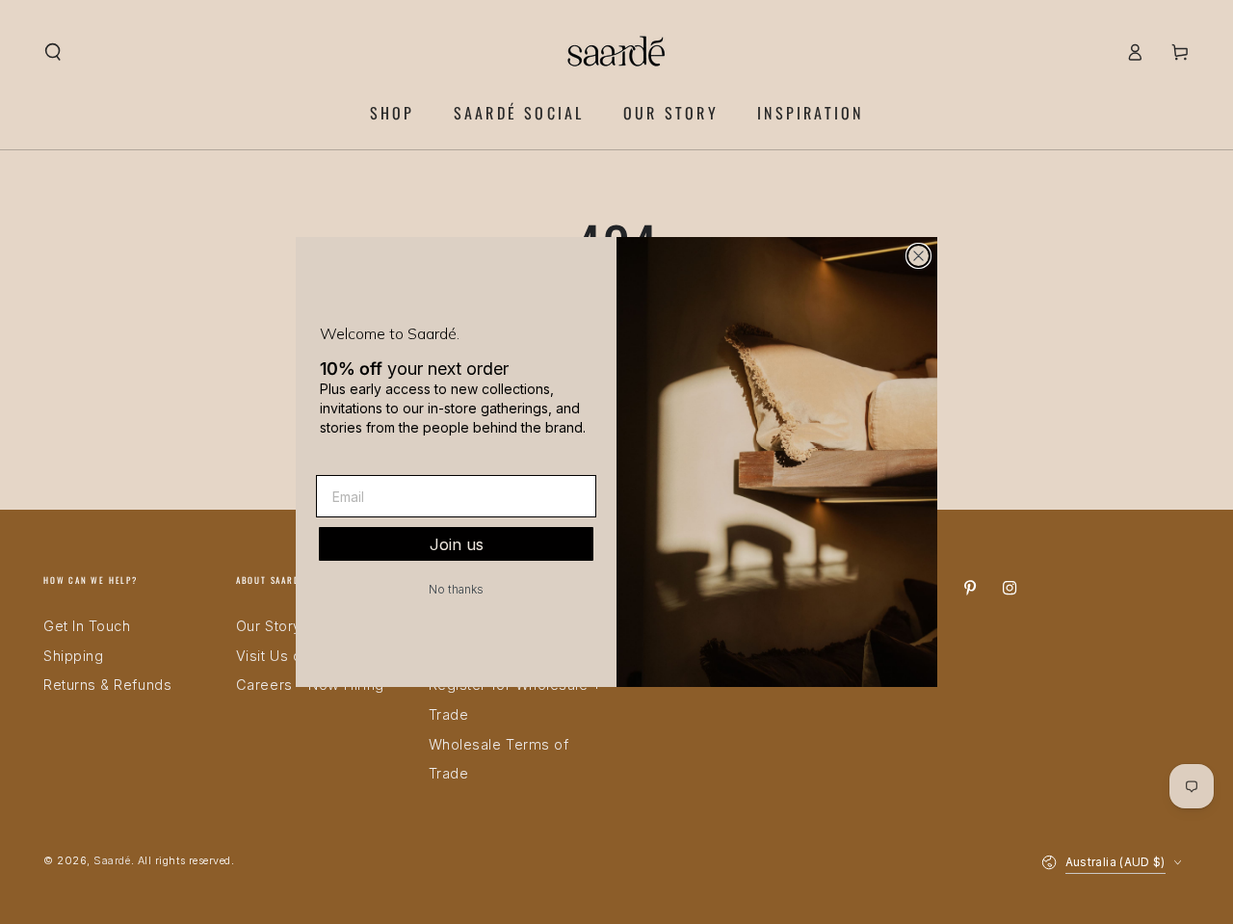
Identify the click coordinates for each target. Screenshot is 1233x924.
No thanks (456, 589)
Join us (457, 544)
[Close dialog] (918, 256)
